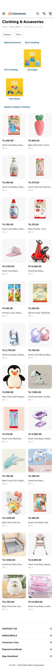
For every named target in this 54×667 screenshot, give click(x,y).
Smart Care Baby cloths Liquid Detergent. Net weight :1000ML (13, 229)
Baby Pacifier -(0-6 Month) (37, 229)
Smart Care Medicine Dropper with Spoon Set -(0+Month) (13, 439)
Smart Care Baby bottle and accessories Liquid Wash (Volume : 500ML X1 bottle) (14, 187)
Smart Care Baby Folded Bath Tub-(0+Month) (39, 439)
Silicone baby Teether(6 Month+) (39, 313)
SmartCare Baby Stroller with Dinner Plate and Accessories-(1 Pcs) (39, 397)
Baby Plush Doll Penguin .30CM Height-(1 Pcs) (13, 397)
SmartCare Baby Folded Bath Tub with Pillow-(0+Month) (13, 355)
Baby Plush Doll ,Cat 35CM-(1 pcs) (11, 606)
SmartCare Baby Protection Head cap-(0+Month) (38, 480)
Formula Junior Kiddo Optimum (11, 313)
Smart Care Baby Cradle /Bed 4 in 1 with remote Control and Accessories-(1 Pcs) (39, 606)
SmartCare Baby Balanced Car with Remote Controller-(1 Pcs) (39, 271)
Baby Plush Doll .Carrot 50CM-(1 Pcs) (38, 145)
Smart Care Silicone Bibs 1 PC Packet (40, 355)
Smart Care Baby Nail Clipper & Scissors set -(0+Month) (38, 522)
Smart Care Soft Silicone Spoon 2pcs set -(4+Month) (39, 187)
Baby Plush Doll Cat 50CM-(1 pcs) (11, 522)
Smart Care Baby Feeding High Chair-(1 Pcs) (39, 564)
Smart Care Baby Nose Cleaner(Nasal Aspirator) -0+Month (13, 145)
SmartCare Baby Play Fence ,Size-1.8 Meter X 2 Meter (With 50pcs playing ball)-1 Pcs (13, 564)
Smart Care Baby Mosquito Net (10, 271)
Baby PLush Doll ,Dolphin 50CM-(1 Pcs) (13, 480)
